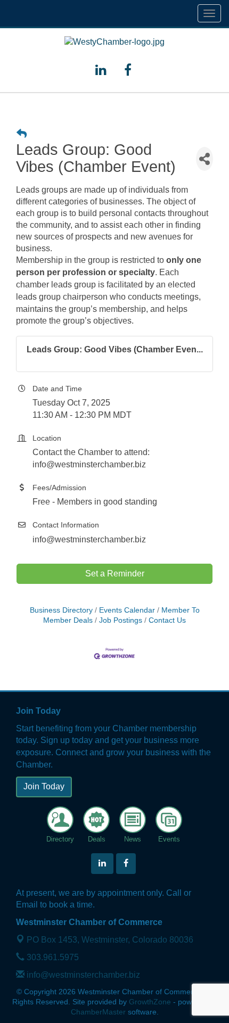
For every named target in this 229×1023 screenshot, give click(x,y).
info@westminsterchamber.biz (82, 974)
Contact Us (167, 620)
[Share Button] (204, 159)
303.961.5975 (51, 957)
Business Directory (61, 610)
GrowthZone (150, 1002)
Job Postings (120, 620)
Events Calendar (127, 610)
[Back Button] (22, 134)
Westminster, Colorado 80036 (110, 939)
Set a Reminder (114, 573)
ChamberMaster (98, 1012)
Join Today (43, 786)
